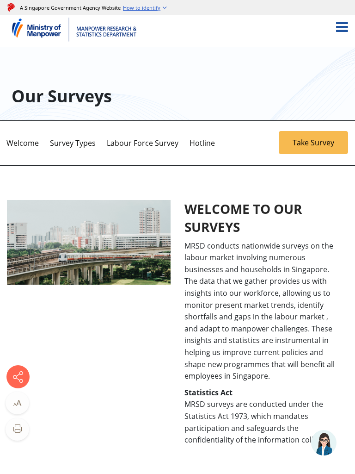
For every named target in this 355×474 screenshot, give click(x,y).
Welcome (22, 143)
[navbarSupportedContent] (349, 31)
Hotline (202, 143)
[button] (145, 7)
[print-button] (17, 429)
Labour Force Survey (142, 143)
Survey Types (73, 143)
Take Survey (313, 142)
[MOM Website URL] (40, 31)
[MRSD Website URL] (107, 31)
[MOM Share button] (18, 376)
